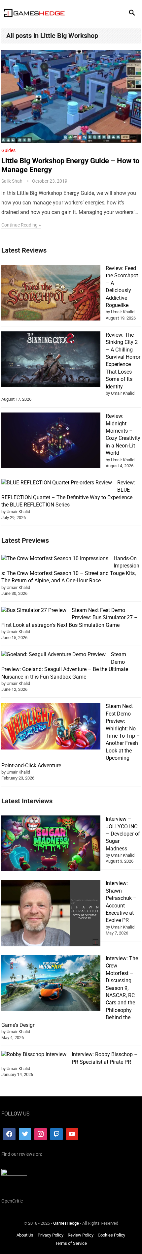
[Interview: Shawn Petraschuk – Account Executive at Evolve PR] (50, 914)
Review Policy (80, 1234)
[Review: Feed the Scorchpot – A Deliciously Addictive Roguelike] (50, 293)
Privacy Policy (50, 1234)
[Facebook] (9, 1134)
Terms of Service (71, 1243)
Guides (8, 150)
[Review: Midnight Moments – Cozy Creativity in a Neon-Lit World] (50, 441)
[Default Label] (56, 1134)
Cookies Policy (111, 1234)
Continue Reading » (21, 225)
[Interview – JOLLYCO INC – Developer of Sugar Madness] (50, 844)
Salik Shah (11, 181)
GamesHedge (66, 1223)
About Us (25, 1234)
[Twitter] (25, 1134)
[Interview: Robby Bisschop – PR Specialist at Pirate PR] (33, 1054)
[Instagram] (41, 1134)
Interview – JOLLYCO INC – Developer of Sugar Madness (123, 834)
